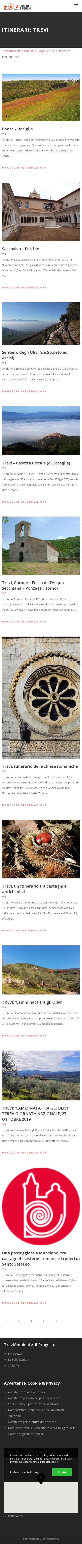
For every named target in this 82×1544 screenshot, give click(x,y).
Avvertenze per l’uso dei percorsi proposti (34, 1398)
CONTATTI (15, 1516)
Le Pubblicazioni (18, 1359)
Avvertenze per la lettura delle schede (32, 1422)
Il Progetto (15, 1353)
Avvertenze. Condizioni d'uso (26, 1392)
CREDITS (14, 1365)
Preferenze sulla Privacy (24, 1472)
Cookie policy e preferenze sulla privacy (33, 1404)
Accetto (62, 1472)
